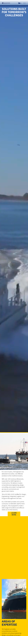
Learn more (14, 514)
